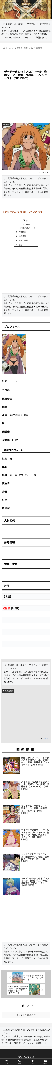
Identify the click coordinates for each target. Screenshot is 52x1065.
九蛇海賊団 (8, 691)
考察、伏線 (23, 240)
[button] (46, 546)
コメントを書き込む (26, 1015)
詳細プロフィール (27, 228)
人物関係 (22, 232)
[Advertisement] (26, 58)
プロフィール (24, 224)
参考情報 (22, 236)
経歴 (20, 245)
